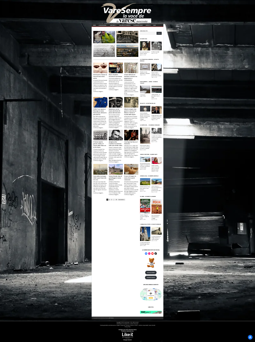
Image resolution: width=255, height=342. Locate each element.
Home (94, 25)
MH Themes (111, 318)
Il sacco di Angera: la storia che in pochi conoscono (130, 178)
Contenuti (112, 25)
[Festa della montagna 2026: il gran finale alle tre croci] (100, 169)
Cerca (159, 33)
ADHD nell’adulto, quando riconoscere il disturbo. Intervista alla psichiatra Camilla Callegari (145, 116)
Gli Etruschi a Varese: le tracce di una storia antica (100, 76)
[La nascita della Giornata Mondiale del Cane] (104, 37)
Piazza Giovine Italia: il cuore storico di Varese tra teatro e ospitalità (145, 147)
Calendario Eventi (138, 25)
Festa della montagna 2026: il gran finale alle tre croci (99, 178)
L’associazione (102, 25)
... (144, 31)
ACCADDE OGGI (143, 38)
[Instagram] (149, 253)
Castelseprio (142, 95)
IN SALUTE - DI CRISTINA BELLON (147, 103)
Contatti (148, 25)
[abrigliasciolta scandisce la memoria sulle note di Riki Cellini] (116, 135)
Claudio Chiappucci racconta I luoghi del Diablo (144, 216)
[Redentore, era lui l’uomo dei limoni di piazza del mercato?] (116, 102)
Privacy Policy (127, 326)
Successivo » (121, 199)
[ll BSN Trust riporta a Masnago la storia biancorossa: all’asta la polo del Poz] (100, 102)
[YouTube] (152, 253)
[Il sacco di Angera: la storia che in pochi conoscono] (131, 169)
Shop (154, 25)
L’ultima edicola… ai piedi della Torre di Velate (155, 96)
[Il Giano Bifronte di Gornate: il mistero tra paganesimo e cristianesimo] (131, 68)
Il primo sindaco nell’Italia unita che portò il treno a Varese (156, 74)
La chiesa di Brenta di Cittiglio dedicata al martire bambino (156, 238)
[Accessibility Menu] (250, 337)
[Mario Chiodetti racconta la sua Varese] (116, 68)
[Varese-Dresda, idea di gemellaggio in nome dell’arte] (116, 169)
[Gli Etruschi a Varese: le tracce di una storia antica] (100, 68)
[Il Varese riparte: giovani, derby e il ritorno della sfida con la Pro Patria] (100, 135)
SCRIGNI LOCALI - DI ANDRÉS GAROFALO (149, 176)
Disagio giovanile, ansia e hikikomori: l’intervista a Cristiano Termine (156, 117)
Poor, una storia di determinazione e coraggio (155, 217)
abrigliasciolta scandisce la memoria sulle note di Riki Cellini (115, 143)
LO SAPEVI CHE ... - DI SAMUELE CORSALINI (150, 125)
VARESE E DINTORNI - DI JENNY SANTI (148, 154)
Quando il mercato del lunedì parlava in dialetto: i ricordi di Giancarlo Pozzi (125, 39)
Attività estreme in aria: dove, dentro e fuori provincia (145, 188)
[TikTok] (155, 253)
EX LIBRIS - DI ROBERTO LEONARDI (148, 196)
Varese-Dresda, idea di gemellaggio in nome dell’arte (115, 178)
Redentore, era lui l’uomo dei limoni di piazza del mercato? (114, 110)
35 (116, 199)
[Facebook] (146, 253)
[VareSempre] (127, 23)
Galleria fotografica (125, 25)
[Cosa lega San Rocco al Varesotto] (131, 135)
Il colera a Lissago (155, 51)
